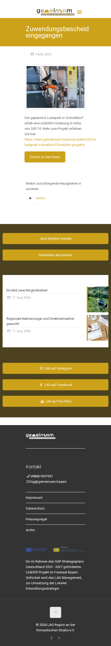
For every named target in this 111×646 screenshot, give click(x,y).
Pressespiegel (36, 519)
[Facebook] (51, 638)
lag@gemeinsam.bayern (48, 482)
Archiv (40, 198)
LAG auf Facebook (58, 385)
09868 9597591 (41, 476)
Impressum (34, 497)
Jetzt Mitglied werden (55, 238)
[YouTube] (59, 638)
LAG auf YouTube (57, 401)
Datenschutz (35, 508)
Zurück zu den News (45, 157)
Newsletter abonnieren (55, 255)
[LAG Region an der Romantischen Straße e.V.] (55, 10)
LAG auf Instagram (58, 368)
